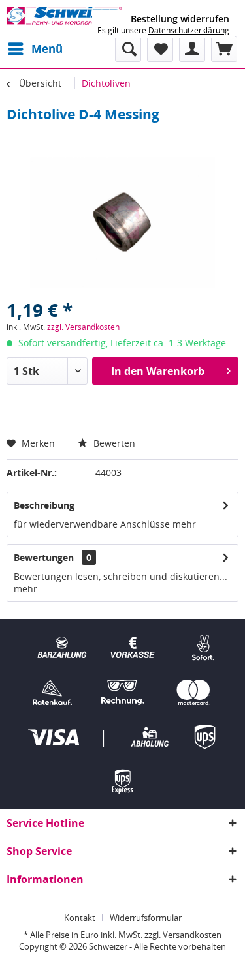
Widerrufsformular (146, 918)
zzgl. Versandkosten (83, 327)
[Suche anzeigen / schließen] (128, 49)
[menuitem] (34, 49)
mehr (184, 524)
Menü (47, 48)
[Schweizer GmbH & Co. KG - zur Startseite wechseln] (65, 18)
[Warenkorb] (224, 49)
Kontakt (79, 918)
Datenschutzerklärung (188, 30)
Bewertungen (44, 557)
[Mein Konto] (192, 49)
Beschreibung (44, 505)
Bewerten (113, 443)
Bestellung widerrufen (180, 19)
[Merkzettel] (160, 49)
